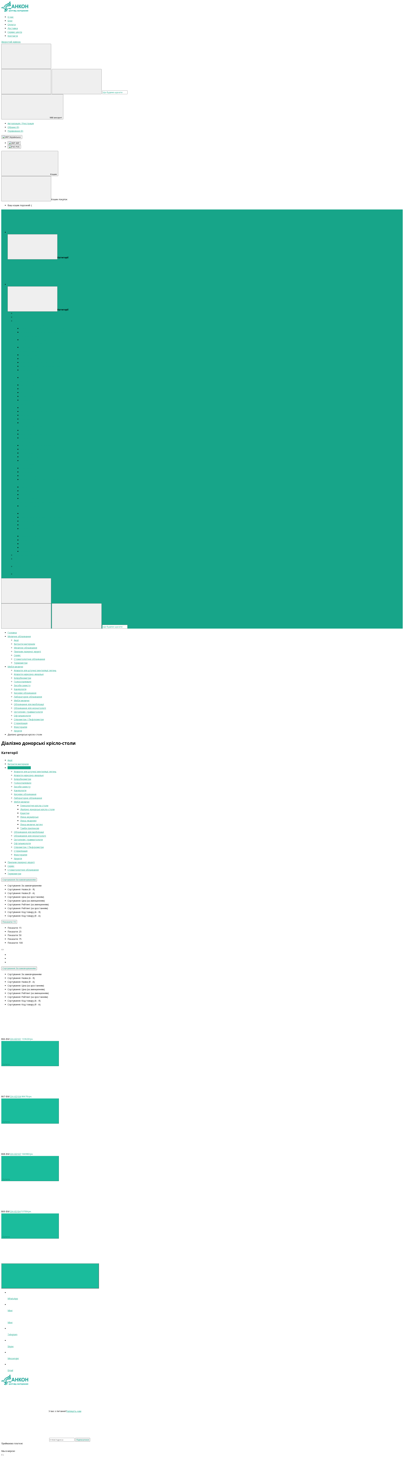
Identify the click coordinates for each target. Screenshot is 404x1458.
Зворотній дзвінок (11, 41)
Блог (10, 20)
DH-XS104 (15, 1211)
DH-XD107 (15, 1153)
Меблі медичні (21, 403)
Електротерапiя (28, 521)
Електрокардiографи (31, 358)
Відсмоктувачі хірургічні (33, 540)
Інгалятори (26, 513)
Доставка (13, 28)
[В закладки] (73, 1031)
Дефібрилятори (28, 354)
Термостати (26, 396)
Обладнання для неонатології (30, 441)
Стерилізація (51, 502)
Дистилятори (27, 385)
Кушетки (24, 415)
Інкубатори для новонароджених (38, 445)
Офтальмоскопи (29, 494)
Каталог (59, 284)
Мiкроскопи (26, 392)
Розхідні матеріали (30, 475)
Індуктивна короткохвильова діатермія (41, 517)
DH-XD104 (15, 1096)
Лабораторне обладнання (28, 381)
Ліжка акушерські (29, 419)
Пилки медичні (28, 471)
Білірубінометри (22, 343)
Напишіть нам (73, 1411)
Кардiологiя (37, 351)
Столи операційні (29, 498)
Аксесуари (25, 430)
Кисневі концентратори (32, 377)
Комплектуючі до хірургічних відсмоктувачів (127, 562)
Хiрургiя (18, 532)
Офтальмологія (22, 483)
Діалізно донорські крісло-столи (37, 411)
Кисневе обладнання (25, 373)
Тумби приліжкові (29, 828)
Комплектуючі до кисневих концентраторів (79, 562)
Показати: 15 (9, 921)
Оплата (12, 24)
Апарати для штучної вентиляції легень (35, 324)
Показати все (27, 370)
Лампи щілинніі (28, 487)
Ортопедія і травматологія (28, 464)
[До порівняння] (25, 1031)
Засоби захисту (22, 351)
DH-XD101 (15, 1038)
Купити (6, 1064)
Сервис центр (15, 32)
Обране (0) (13, 127)
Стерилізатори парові (32, 505)
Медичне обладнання (25, 320)
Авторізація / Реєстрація (21, 123)
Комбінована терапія (31, 524)
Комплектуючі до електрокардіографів (41, 366)
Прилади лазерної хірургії (27, 555)
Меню (58, 232)
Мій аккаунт (56, 117)
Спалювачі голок (29, 347)
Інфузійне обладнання (32, 536)
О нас (11, 16)
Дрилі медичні (27, 468)
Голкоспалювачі (40, 343)
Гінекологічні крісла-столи (34, 407)
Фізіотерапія (20, 509)
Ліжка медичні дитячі (31, 456)
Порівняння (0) (15, 130)
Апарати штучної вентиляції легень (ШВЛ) (42, 328)
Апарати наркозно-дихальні (29, 336)
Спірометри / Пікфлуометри (29, 502)
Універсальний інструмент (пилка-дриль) (42, 479)
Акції (16, 313)
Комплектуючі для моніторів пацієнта (40, 362)
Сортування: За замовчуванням (19, 879)
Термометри (20, 574)
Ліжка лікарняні (28, 820)
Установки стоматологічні (42, 570)
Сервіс (17, 558)
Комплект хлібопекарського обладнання (42, 388)
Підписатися (82, 1439)
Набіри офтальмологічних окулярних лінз (42, 490)
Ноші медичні (27, 437)
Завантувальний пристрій (34, 434)
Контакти (13, 35)
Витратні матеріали (24, 317)
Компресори (20, 570)
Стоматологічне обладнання (29, 566)
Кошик (53, 174)
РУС (17, 146)
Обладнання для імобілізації (29, 426)
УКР (17, 143)
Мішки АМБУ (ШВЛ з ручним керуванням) (42, 332)
